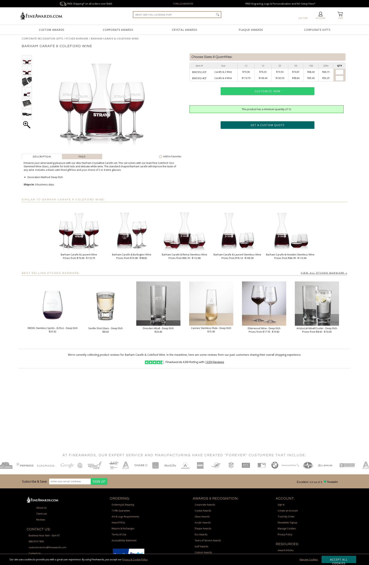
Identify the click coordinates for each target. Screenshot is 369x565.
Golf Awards (201, 546)
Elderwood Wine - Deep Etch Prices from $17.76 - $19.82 (264, 329)
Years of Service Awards (208, 540)
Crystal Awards (184, 30)
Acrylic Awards (203, 522)
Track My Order (286, 516)
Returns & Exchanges (123, 528)
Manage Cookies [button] (287, 528)
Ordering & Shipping (123, 504)
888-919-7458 (36, 541)
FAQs (82, 156)
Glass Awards (202, 516)
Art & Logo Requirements (125, 516)
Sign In (281, 504)
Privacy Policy (285, 534)
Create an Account (288, 510)
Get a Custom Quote (267, 125)
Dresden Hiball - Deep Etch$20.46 (158, 329)
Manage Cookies (309, 559)
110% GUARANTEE (183, 3)
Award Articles (285, 550)
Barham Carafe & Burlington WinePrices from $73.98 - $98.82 (131, 256)
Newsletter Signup (287, 522)
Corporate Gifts (317, 30)
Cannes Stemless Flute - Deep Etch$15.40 (211, 329)
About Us (41, 507)
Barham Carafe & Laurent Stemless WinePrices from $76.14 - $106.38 (237, 256)
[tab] (42, 156)
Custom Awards (51, 30)
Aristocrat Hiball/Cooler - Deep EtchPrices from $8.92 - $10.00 (317, 329)
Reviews (214, 362)
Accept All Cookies (339, 560)
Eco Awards (201, 534)
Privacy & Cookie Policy (134, 559)
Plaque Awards (251, 30)
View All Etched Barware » (324, 273)
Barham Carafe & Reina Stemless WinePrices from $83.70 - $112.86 (184, 256)
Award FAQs (118, 522)
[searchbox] (177, 14)
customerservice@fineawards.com (47, 547)
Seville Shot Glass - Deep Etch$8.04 (105, 329)
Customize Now (267, 91)
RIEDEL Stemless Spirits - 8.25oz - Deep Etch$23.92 (53, 329)
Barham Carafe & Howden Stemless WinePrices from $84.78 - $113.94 (290, 256)
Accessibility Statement (124, 540)
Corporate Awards (118, 30)
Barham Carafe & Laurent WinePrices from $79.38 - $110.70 (79, 256)
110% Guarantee (121, 510)
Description (42, 156)
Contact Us (35, 553)
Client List (41, 513)
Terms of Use (119, 534)
